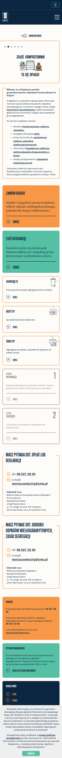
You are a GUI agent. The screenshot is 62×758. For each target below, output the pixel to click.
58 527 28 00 (26, 474)
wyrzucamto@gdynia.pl (30, 483)
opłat (37, 133)
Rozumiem (31, 753)
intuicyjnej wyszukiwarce (21, 109)
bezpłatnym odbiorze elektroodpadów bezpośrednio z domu (31, 152)
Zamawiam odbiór (35, 35)
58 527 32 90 (26, 550)
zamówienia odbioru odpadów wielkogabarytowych (30, 141)
